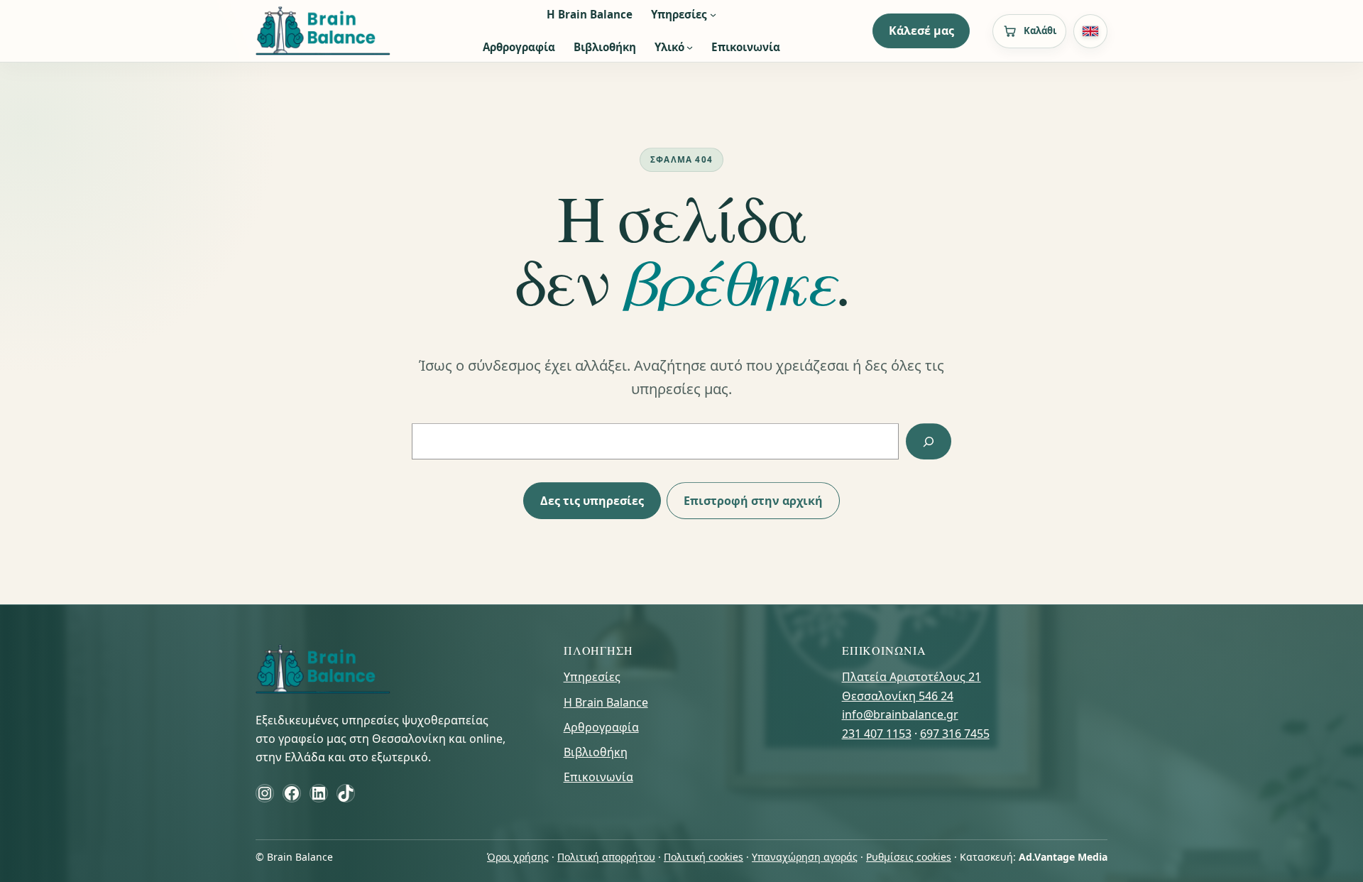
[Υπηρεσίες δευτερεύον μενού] (713, 14)
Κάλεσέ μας (921, 30)
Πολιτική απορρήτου (606, 857)
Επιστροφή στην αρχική (753, 500)
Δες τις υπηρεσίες (592, 500)
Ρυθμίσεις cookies (908, 857)
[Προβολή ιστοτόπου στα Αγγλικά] (1090, 31)
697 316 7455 (955, 733)
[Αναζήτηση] (928, 441)
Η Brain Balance (606, 702)
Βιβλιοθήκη (596, 752)
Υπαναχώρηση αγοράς (805, 857)
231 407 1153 (877, 733)
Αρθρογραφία (601, 727)
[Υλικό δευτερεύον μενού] (689, 47)
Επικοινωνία (598, 777)
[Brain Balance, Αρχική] (323, 30)
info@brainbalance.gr (900, 714)
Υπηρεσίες (592, 677)
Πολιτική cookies (703, 857)
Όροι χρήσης (518, 857)
